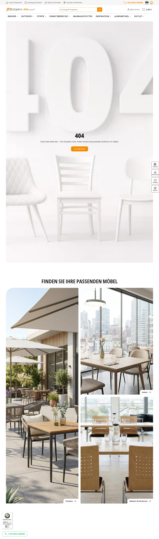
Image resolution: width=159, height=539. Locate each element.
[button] (15, 534)
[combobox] (78, 9)
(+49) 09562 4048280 (134, 2)
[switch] (7, 526)
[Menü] (11, 513)
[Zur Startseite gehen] (20, 9)
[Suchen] (99, 9)
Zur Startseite (79, 149)
